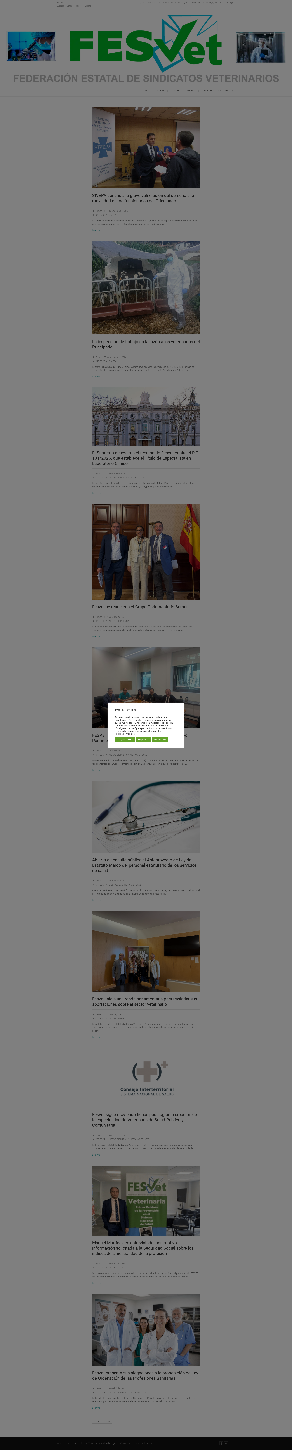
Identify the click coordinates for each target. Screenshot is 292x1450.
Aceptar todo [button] (143, 739)
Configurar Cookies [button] (125, 739)
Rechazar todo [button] (159, 739)
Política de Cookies (125, 733)
